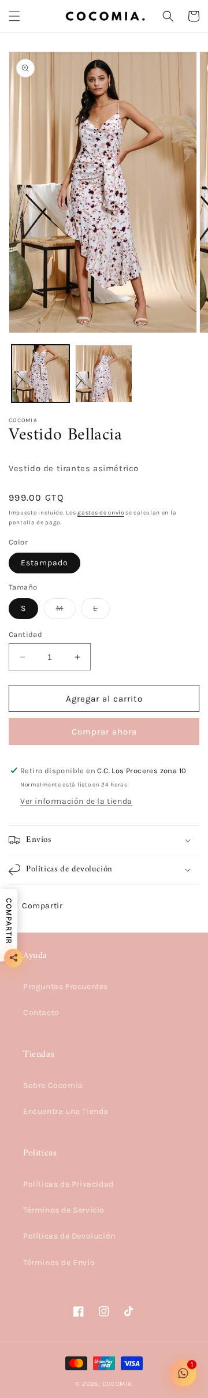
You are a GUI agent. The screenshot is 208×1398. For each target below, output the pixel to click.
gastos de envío (100, 512)
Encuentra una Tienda (66, 1111)
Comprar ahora (104, 731)
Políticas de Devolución (69, 1236)
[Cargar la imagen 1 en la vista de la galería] (40, 373)
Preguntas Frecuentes (65, 986)
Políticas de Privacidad (68, 1184)
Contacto (41, 1012)
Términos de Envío (59, 1262)
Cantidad (25, 634)
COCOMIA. (117, 1384)
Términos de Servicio (64, 1210)
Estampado (44, 563)
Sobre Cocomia (53, 1085)
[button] (14, 16)
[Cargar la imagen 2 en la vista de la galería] (104, 373)
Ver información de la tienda (76, 801)
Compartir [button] (42, 906)
